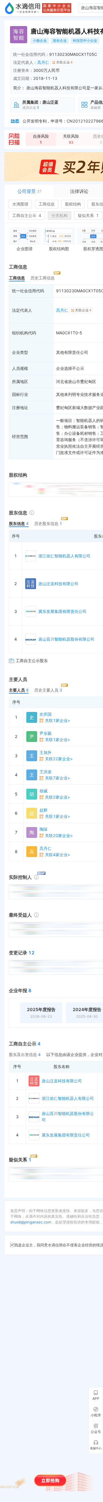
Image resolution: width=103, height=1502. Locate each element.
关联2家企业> (57, 797)
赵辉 (43, 810)
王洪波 (45, 771)
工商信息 (47, 204)
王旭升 (45, 752)
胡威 (43, 790)
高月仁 (43, 62)
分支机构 (60, 215)
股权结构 (73, 204)
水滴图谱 (20, 204)
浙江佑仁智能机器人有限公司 (64, 555)
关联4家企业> (57, 854)
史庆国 (45, 714)
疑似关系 (88, 215)
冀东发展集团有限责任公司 (62, 611)
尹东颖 (45, 733)
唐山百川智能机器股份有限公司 (66, 639)
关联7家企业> (57, 777)
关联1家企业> (57, 720)
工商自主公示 (26, 215)
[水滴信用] (22, 8)
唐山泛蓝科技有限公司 (58, 583)
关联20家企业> (59, 835)
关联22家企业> (59, 758)
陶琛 (43, 829)
